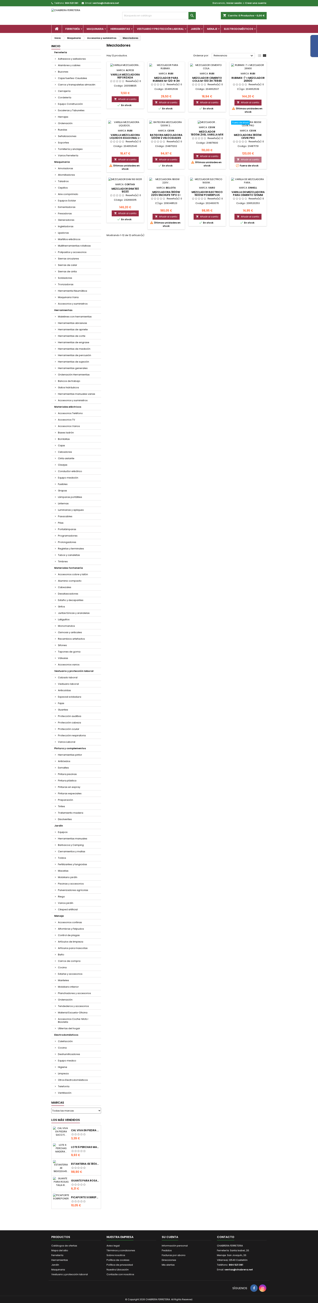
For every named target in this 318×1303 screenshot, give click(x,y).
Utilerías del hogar (69, 1028)
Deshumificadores (69, 1054)
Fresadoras (65, 213)
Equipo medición (68, 477)
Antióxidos (64, 761)
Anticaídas (64, 690)
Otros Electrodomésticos (73, 1080)
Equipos (63, 832)
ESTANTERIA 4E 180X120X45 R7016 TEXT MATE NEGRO (85, 1163)
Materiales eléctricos (67, 407)
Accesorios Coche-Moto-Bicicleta (73, 1020)
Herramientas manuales (72, 838)
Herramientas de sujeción (73, 361)
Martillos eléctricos (69, 239)
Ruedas (62, 129)
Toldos (62, 858)
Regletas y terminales (71, 548)
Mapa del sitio (59, 1250)
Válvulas (63, 658)
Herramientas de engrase (73, 342)
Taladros (63, 181)
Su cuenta (170, 1237)
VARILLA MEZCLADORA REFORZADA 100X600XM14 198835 (125, 77)
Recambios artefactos (71, 639)
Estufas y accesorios (70, 974)
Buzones (63, 71)
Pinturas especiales (70, 793)
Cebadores (65, 452)
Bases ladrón (66, 432)
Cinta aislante (66, 458)
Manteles (63, 980)
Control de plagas (69, 935)
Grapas (62, 490)
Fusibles (63, 484)
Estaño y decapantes (70, 600)
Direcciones (169, 1260)
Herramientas (120, 29)
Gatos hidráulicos (68, 387)
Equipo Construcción (70, 104)
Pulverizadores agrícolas (73, 890)
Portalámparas (67, 529)
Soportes (63, 142)
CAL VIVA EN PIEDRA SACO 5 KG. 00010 (85, 1130)
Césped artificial (68, 909)
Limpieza (63, 1073)
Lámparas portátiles (70, 497)
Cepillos (63, 187)
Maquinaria (95, 29)
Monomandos (66, 626)
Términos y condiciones (121, 1250)
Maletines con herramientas (75, 316)
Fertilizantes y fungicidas (72, 864)
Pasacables (65, 516)
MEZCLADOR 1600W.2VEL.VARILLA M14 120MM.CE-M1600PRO (207, 134)
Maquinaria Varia (68, 297)
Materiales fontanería (68, 568)
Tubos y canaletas (69, 555)
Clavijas (62, 465)
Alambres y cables (69, 65)
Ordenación (65, 123)
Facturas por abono (174, 1255)
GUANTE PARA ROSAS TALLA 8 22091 (85, 1180)
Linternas (63, 503)
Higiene (62, 1067)
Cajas (61, 445)
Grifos (61, 606)
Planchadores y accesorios (74, 993)
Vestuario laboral (68, 684)
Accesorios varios (69, 664)
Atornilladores (66, 175)
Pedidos (167, 1250)
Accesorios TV (66, 419)
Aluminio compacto (70, 581)
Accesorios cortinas (70, 922)
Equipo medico (67, 1060)
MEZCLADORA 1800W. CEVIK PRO (248, 136)
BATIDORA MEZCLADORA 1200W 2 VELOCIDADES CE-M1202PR (166, 138)
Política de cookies (118, 1260)
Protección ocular (68, 729)
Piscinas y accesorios (71, 883)
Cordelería (64, 97)
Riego (61, 896)
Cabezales (64, 587)
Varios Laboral (66, 742)
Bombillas (64, 439)
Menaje (212, 29)
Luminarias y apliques (71, 510)
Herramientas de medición (74, 349)
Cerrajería (64, 91)
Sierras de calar (67, 265)
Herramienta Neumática (72, 291)
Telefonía (63, 1086)
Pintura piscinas (67, 774)
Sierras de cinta (67, 271)
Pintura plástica (67, 780)
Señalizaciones (67, 136)
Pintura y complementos (70, 748)
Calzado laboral (67, 677)
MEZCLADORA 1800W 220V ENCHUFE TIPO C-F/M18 (166, 195)
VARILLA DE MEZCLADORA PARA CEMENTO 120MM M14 (248, 195)
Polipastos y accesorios (72, 252)
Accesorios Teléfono (70, 413)
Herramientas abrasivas (72, 323)
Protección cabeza (69, 722)
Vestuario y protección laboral (160, 29)
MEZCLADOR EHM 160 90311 (125, 190)
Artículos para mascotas (73, 948)
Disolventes (65, 819)
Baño (61, 954)
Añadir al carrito (125, 99)
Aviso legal (113, 1245)
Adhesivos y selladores (72, 59)
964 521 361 (71, 3)
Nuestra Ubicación (118, 1269)
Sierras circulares (68, 258)
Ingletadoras (65, 226)
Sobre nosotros (116, 1255)
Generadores (66, 220)
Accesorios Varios (69, 426)
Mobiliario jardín (67, 877)
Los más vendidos (65, 1120)
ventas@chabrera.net (106, 3)
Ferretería (72, 29)
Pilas (60, 523)
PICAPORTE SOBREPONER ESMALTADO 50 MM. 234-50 (85, 1197)
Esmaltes (63, 767)
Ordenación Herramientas (74, 374)
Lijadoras (63, 233)
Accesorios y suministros (73, 303)
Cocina (62, 967)
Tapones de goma (69, 651)
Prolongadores (67, 542)
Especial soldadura (69, 697)
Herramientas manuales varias (76, 394)
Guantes (63, 709)
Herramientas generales (73, 368)
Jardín (195, 29)
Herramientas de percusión (74, 355)
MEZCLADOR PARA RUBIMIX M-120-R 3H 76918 (166, 81)
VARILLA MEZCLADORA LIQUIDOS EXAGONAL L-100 (125, 138)
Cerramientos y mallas (71, 851)
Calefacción (65, 1041)
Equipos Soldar (67, 200)
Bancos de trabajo (69, 381)
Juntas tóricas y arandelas (74, 613)
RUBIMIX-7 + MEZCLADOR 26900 (248, 79)
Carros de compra (69, 961)
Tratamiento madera (70, 813)
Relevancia (234, 56)
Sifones (62, 645)
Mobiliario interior (68, 987)
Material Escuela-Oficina (72, 1012)
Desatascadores (68, 593)
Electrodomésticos (238, 29)
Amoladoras (65, 168)
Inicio (55, 46)
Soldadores (65, 278)
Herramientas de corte (71, 336)
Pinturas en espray (69, 787)
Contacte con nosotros (120, 1274)
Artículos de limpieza (70, 941)
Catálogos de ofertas (64, 1245)
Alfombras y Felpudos (71, 929)
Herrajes (63, 117)
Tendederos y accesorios (73, 1006)
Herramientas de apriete (73, 329)
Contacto (225, 1237)
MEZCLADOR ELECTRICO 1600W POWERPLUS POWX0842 (207, 195)
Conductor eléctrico (70, 471)
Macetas (63, 871)
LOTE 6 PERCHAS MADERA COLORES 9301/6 (85, 1147)
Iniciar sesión (234, 3)
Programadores (67, 535)
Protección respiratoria (72, 735)
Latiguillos (64, 619)
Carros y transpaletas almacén (76, 84)
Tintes (61, 806)
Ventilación (64, 1093)
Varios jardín (65, 903)
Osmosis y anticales (70, 632)
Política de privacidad (120, 1265)
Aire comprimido (68, 194)
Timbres (63, 561)
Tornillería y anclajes (70, 149)
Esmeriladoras (66, 207)
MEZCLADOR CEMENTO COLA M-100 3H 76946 (207, 79)
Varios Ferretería (68, 155)
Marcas (57, 1102)
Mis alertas (168, 1265)
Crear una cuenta (255, 3)
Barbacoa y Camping (71, 845)
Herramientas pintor (70, 755)
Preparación (65, 800)
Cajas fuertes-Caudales (72, 78)
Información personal (175, 1245)
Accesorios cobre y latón (73, 574)
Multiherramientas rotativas (74, 245)
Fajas (61, 703)
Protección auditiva (69, 716)
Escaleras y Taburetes (71, 110)
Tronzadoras (65, 284)
